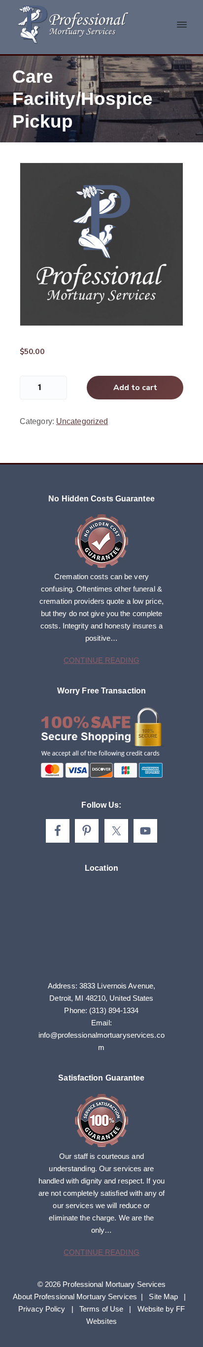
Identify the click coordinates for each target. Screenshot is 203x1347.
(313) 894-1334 (113, 1010)
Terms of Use (101, 1309)
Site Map (163, 1296)
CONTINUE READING (101, 660)
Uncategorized (82, 421)
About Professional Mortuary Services (75, 1296)
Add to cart (135, 387)
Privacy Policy (41, 1309)
